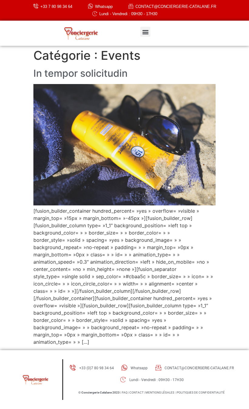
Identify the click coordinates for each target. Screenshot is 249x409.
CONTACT (136, 392)
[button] (145, 32)
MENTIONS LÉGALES (159, 392)
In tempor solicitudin (80, 73)
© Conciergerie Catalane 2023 (99, 392)
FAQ (125, 392)
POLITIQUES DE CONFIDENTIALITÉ (201, 392)
